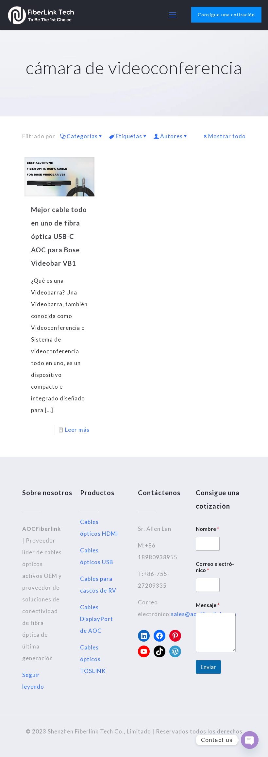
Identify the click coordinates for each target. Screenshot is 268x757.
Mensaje (208, 605)
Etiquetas (129, 136)
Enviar (208, 667)
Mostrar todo (227, 136)
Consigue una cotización (226, 14)
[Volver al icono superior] (236, 743)
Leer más (77, 429)
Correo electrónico (215, 567)
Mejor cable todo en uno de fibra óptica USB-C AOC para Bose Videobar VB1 (59, 236)
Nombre (207, 529)
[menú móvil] (172, 14)
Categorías (82, 136)
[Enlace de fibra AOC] (41, 14)
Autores (171, 136)
